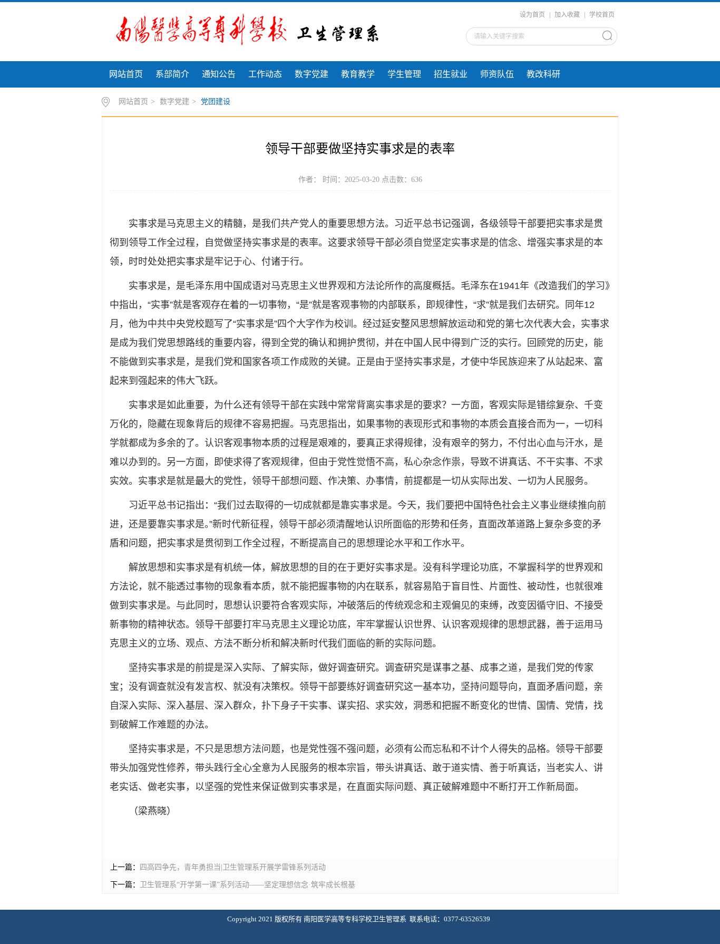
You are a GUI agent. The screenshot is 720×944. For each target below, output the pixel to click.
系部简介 (172, 74)
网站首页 (126, 74)
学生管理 (404, 74)
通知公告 (219, 74)
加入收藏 (567, 14)
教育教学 (358, 74)
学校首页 (602, 14)
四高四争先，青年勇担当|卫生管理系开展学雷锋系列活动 (233, 867)
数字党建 (311, 74)
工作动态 (265, 74)
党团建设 (215, 101)
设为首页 (532, 14)
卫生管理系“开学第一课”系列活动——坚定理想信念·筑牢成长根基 (247, 885)
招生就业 (451, 74)
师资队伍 (497, 74)
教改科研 (543, 74)
